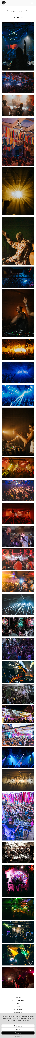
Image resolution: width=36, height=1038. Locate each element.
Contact (18, 997)
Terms (18, 1003)
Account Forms (18, 1000)
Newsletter (18, 1012)
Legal (18, 1006)
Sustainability (18, 1009)
